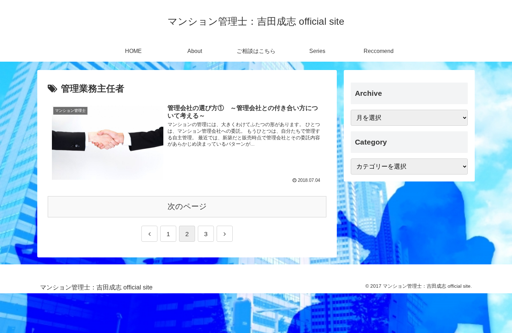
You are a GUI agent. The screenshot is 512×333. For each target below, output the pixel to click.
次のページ (187, 206)
